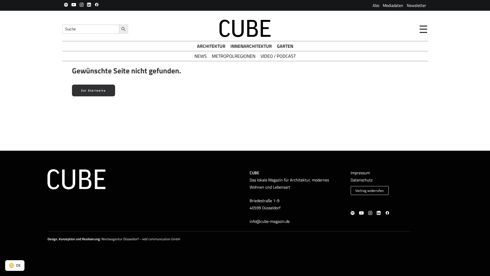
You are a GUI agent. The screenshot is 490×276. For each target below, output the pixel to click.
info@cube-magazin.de (270, 221)
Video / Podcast (278, 56)
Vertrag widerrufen (369, 190)
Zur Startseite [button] (93, 90)
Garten (285, 46)
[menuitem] (376, 5)
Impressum (360, 173)
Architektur (211, 46)
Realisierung (91, 238)
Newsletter (416, 5)
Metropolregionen (233, 56)
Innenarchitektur (251, 46)
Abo (376, 5)
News (200, 56)
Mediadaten (393, 5)
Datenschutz (362, 180)
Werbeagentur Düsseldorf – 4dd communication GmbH (140, 238)
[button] (66, 4)
